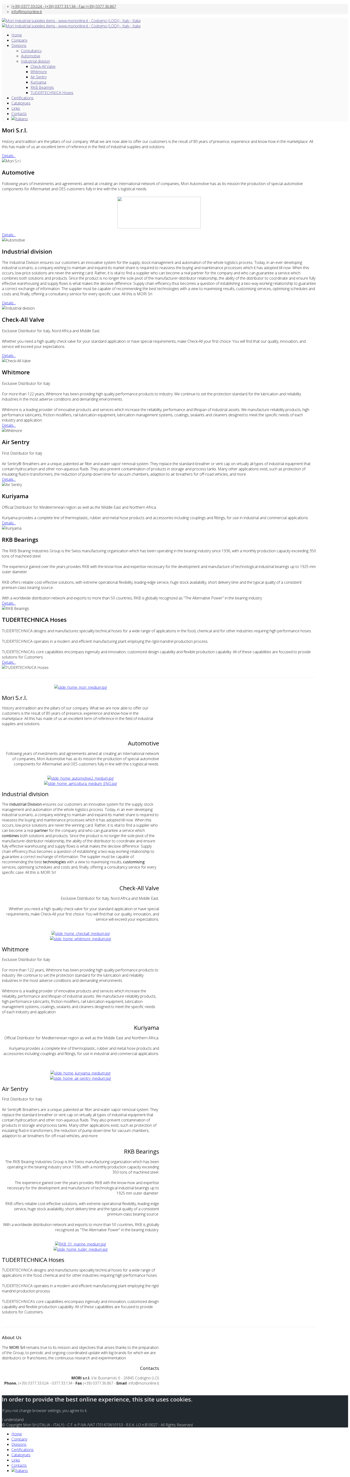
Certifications (22, 97)
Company (19, 40)
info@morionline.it (26, 11)
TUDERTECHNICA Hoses (51, 92)
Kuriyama (38, 82)
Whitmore (38, 71)
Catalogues (20, 103)
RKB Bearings (42, 87)
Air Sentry (38, 77)
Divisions (18, 45)
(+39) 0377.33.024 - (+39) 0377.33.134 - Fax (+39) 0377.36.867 (63, 6)
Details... (9, 155)
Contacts (19, 113)
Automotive (30, 56)
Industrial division (35, 61)
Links (15, 108)
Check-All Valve (42, 66)
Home (16, 35)
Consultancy (31, 50)
